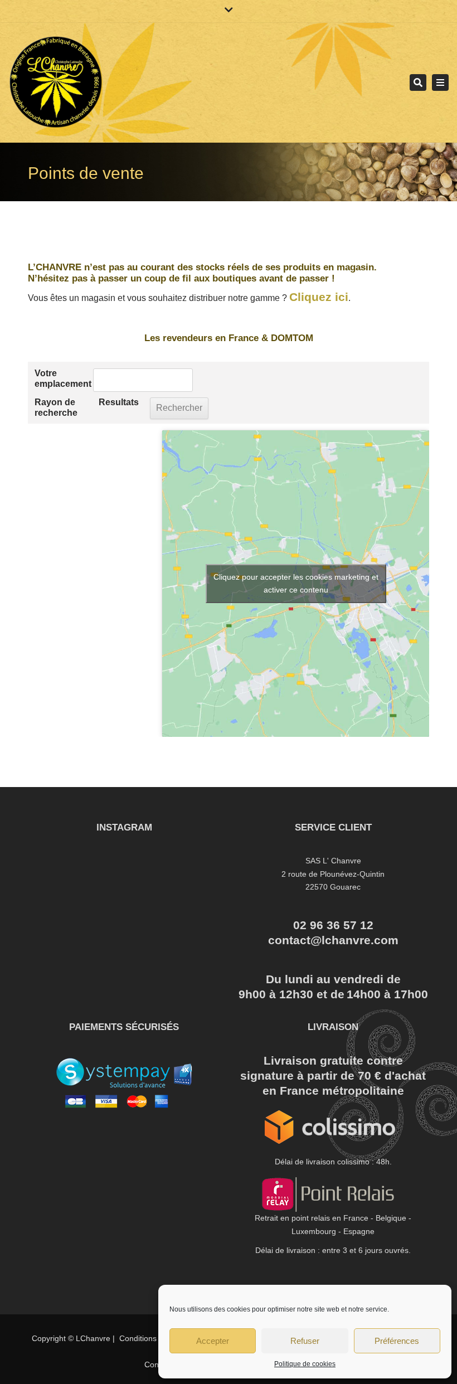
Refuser (304, 1341)
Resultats (119, 402)
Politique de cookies (305, 1364)
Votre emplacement (61, 378)
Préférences (397, 1341)
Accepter (212, 1341)
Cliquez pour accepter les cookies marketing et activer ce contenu (295, 583)
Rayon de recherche (56, 407)
